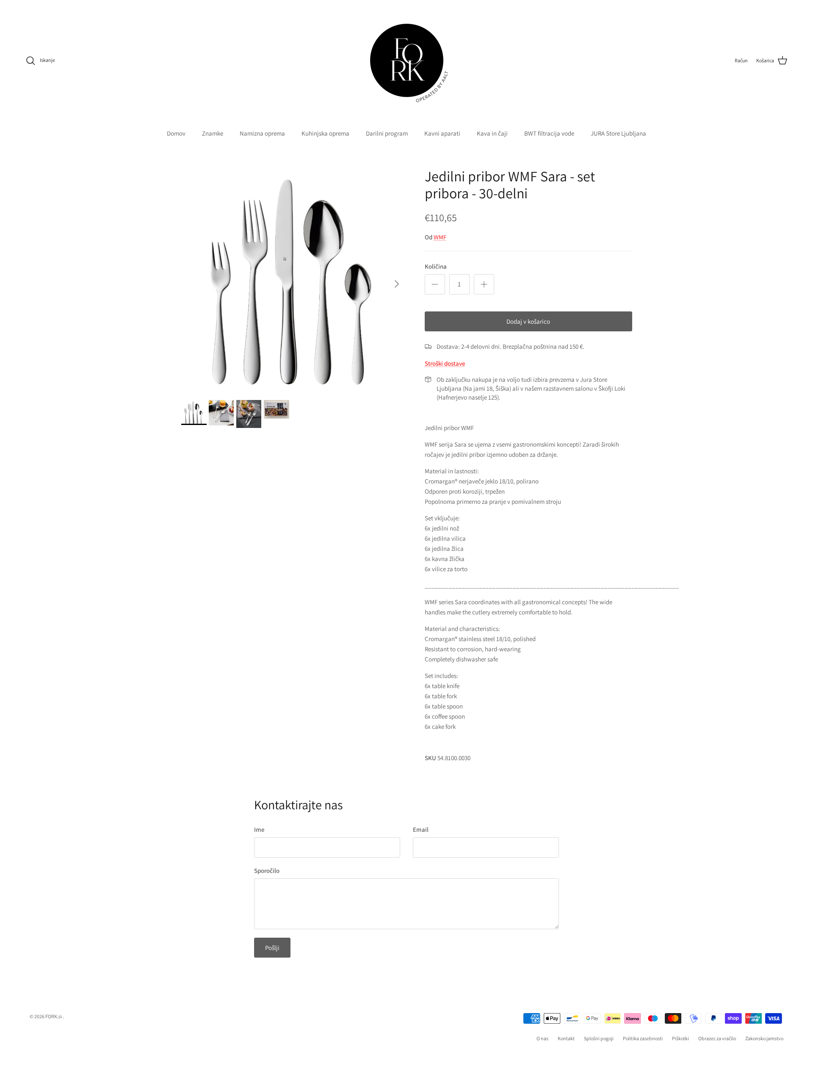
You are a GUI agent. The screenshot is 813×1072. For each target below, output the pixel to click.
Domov (176, 133)
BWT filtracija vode (549, 133)
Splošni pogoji (599, 1038)
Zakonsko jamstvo (764, 1038)
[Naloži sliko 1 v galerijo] (293, 280)
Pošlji (272, 948)
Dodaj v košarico (528, 321)
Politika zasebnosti (643, 1038)
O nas (542, 1038)
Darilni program (387, 133)
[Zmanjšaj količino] (435, 284)
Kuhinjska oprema (325, 133)
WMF (440, 237)
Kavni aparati (442, 133)
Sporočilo (266, 870)
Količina (436, 266)
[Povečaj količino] (484, 284)
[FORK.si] (407, 60)
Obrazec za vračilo (717, 1038)
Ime (259, 829)
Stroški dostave (445, 363)
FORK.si (53, 1016)
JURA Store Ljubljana (618, 133)
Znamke (212, 133)
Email (421, 829)
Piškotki (680, 1038)
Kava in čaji (492, 133)
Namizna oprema (262, 133)
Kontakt (566, 1038)
